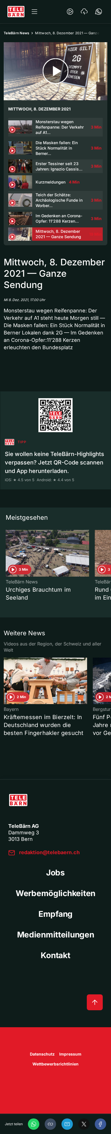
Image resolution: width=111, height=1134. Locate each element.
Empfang (55, 914)
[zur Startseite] (16, 11)
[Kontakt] (98, 11)
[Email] (67, 1124)
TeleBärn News (16, 33)
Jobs (55, 872)
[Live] (70, 11)
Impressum (70, 1054)
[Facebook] (100, 1124)
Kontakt (55, 955)
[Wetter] (84, 11)
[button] (50, 1124)
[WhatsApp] (33, 1124)
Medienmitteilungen (55, 934)
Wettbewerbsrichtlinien (55, 1063)
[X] (84, 1124)
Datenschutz (42, 1054)
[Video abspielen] (55, 71)
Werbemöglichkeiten (55, 893)
